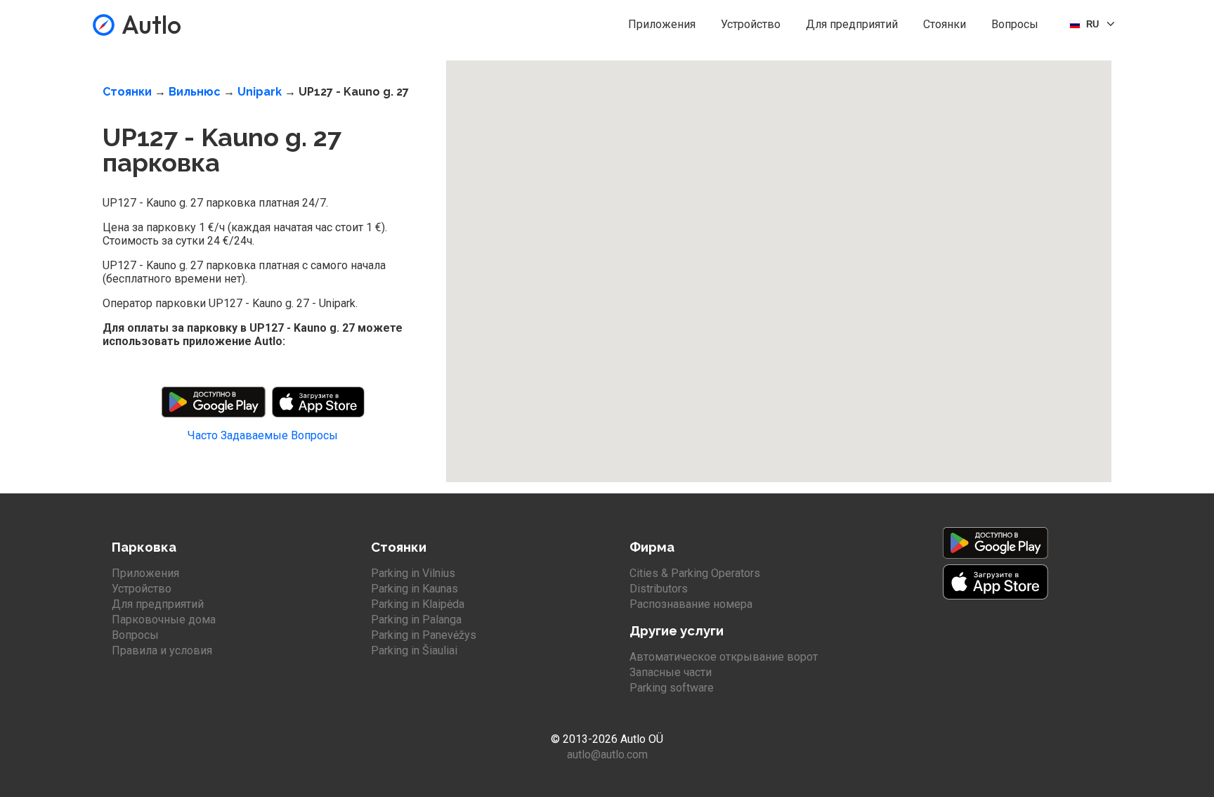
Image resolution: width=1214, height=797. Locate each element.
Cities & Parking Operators (694, 573)
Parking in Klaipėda (417, 604)
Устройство (751, 24)
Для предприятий (852, 24)
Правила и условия (162, 650)
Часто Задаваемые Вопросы (263, 435)
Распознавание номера (690, 604)
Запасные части (670, 672)
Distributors (658, 588)
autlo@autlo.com (607, 754)
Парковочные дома (164, 619)
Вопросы (1014, 24)
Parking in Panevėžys (423, 635)
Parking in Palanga (416, 619)
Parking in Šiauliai (414, 650)
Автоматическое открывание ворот (723, 656)
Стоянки (944, 24)
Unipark (259, 91)
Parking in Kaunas (414, 588)
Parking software (671, 687)
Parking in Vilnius (413, 573)
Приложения (662, 24)
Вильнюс (195, 91)
